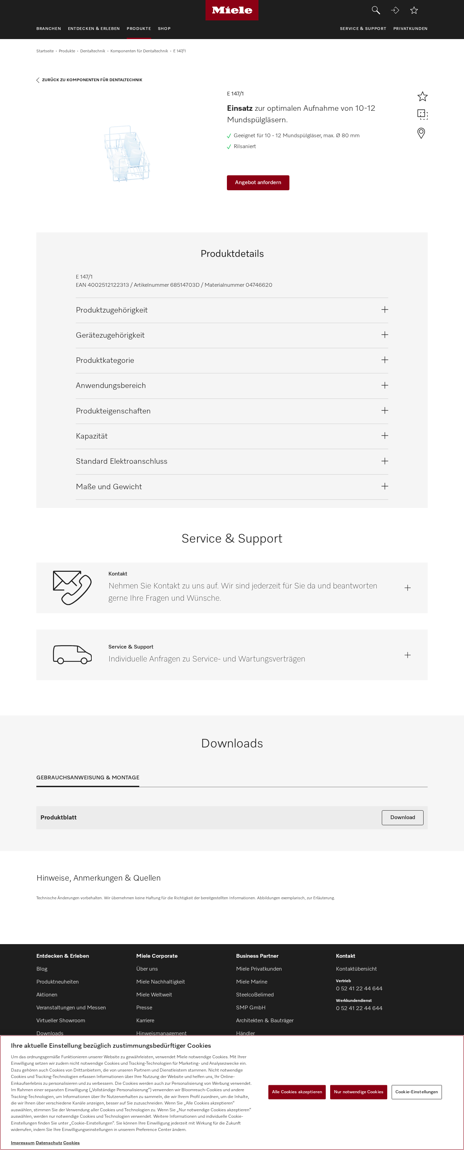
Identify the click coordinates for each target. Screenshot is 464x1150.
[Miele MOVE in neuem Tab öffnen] (395, 10)
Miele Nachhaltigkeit (160, 982)
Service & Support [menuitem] (363, 29)
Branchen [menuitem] (48, 29)
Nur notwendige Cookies (358, 1092)
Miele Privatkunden (259, 969)
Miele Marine (251, 982)
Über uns (147, 969)
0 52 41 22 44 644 (359, 989)
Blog (41, 969)
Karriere (145, 1021)
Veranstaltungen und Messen (71, 1008)
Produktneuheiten (57, 982)
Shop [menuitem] (164, 29)
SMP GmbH (251, 1008)
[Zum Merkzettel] (414, 10)
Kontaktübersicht (356, 969)
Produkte (67, 51)
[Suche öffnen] (376, 10)
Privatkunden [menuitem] (410, 29)
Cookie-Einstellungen (416, 1092)
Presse (144, 1008)
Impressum (23, 1143)
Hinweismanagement (161, 1034)
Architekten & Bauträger (264, 1021)
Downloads (50, 1034)
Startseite (45, 51)
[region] (232, 1092)
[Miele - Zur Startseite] (232, 10)
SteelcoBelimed (255, 995)
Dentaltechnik (92, 51)
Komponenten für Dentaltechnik (139, 51)
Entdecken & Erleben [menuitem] (94, 29)
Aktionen (46, 995)
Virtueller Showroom (60, 1021)
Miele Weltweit (154, 995)
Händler (245, 1034)
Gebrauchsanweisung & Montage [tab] (87, 778)
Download (402, 817)
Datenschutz (49, 1143)
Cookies (71, 1143)
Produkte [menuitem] (139, 29)
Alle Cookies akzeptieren (297, 1092)
